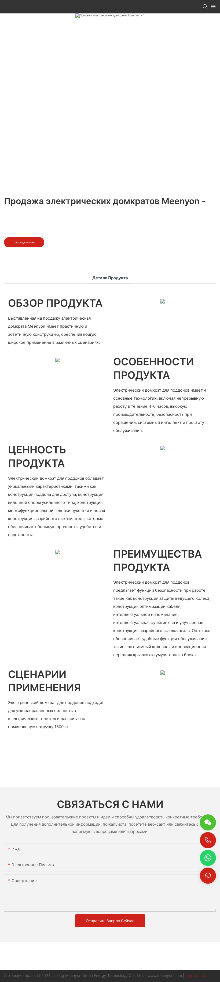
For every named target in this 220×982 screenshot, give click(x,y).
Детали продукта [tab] (110, 277)
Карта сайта (196, 975)
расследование (24, 242)
